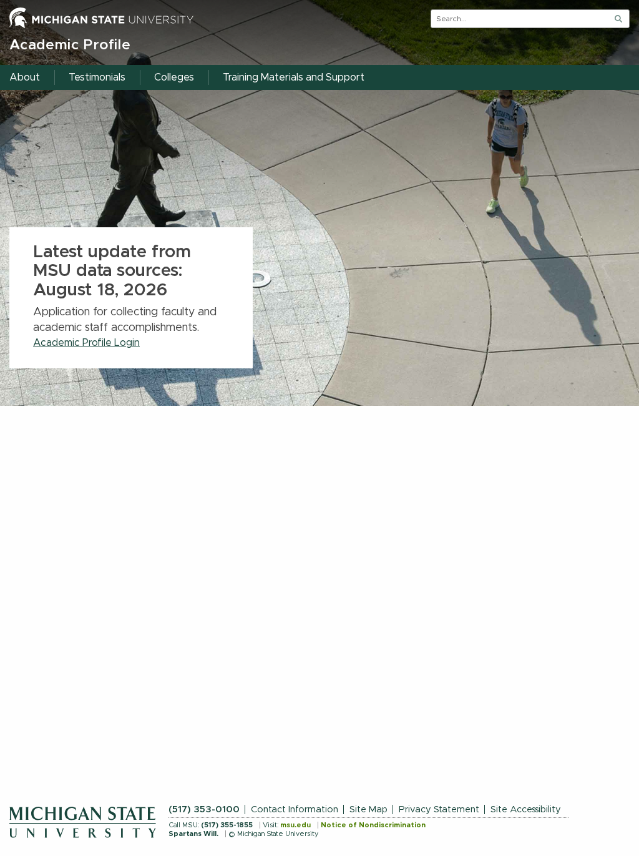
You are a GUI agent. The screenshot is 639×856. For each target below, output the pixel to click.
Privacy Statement (439, 809)
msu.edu (295, 825)
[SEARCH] (618, 18)
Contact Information (294, 809)
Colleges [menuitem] (174, 77)
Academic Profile (70, 45)
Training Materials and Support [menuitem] (293, 77)
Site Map (368, 809)
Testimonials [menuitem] (97, 77)
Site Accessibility (525, 809)
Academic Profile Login (86, 343)
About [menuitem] (24, 77)
